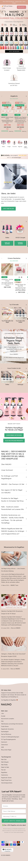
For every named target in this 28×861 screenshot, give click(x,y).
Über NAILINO (6, 464)
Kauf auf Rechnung (6, 734)
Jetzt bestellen (8, 208)
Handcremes (4, 775)
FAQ (2, 721)
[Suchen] (6, 11)
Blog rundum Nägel (6, 750)
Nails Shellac (4, 764)
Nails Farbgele (5, 762)
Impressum (4, 742)
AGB (2, 747)
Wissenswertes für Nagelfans (14, 547)
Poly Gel (3, 770)
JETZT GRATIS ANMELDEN (14, 821)
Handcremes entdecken (14, 435)
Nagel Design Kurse (6, 780)
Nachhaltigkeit (5, 731)
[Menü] (2, 11)
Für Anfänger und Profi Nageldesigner (9, 477)
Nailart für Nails (5, 767)
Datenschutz (4, 744)
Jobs (2, 713)
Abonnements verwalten (7, 718)
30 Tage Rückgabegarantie (8, 739)
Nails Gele (4, 759)
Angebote (14, 96)
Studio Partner (5, 726)
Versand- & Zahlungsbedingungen (10, 737)
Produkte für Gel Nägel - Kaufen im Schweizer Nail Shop (12, 499)
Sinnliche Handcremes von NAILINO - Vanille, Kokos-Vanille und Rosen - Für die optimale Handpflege (12, 519)
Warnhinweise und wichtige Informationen (12, 724)
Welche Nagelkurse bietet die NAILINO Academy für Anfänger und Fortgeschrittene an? (12, 531)
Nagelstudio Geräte (6, 777)
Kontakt (3, 716)
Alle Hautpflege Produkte (14, 440)
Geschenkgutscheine (6, 783)
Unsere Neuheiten (14, 258)
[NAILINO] (14, 12)
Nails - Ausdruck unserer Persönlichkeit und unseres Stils (12, 508)
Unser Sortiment (7, 470)
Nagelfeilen (4, 772)
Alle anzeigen (14, 98)
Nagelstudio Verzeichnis (7, 729)
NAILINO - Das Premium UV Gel (12, 484)
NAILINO (8, 855)
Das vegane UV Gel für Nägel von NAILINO (11, 491)
